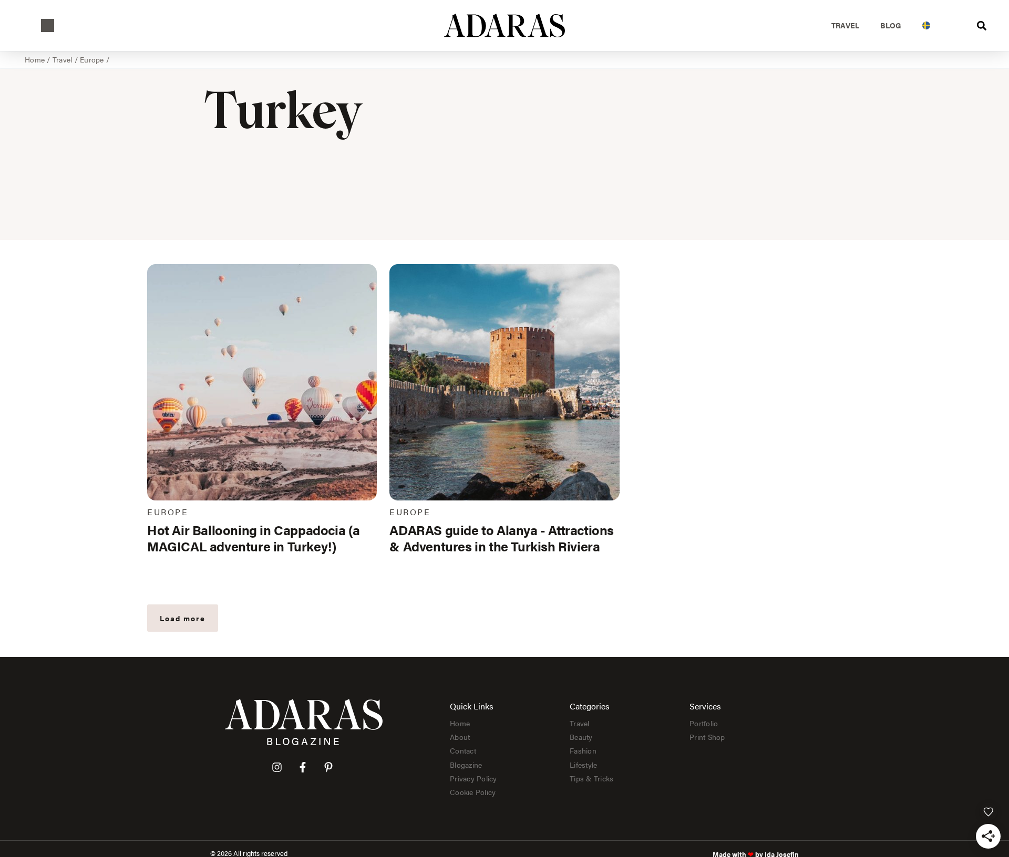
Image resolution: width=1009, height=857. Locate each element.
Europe (92, 59)
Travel (845, 25)
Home (35, 59)
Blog (890, 25)
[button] (47, 25)
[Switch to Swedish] (926, 25)
